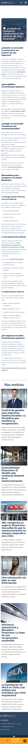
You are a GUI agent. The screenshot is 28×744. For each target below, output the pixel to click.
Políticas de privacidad (6, 732)
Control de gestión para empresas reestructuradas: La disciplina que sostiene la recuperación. (14, 417)
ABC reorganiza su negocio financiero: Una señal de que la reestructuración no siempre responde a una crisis (14, 529)
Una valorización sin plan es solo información (14, 580)
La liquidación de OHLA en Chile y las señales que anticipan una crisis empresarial (14, 690)
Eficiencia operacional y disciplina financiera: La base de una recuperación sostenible (13, 632)
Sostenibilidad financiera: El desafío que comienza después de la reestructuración (13, 474)
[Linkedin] (25, 2)
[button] (21, 2)
